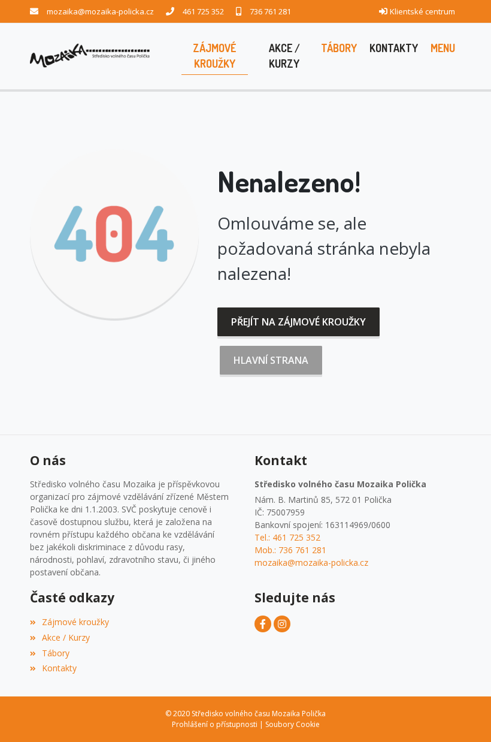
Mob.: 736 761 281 (290, 550)
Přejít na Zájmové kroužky (298, 321)
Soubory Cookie (292, 724)
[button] (442, 48)
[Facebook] (262, 624)
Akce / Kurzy (66, 637)
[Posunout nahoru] (464, 715)
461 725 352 (203, 11)
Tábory (55, 653)
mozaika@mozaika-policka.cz (100, 11)
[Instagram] (282, 624)
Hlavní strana (271, 360)
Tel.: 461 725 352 (287, 537)
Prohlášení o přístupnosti (214, 724)
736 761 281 (270, 11)
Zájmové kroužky (75, 622)
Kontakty (59, 668)
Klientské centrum (422, 11)
